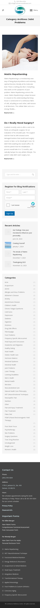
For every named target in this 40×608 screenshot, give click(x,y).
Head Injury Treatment (12, 570)
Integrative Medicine (12, 574)
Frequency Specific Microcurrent (16, 595)
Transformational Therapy (14, 578)
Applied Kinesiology (11, 582)
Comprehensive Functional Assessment (15, 527)
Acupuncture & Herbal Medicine (15, 566)
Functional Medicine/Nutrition (15, 557)
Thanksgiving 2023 (19, 262)
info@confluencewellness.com (21, 3)
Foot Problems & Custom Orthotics (17, 587)
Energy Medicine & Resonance (15, 562)
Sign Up (9, 213)
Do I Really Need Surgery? (19, 123)
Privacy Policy (7, 506)
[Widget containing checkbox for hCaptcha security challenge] (20, 205)
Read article (8, 113)
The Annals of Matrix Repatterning (20, 253)
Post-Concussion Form (10, 530)
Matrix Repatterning (15, 74)
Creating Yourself (19, 243)
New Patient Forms (9, 524)
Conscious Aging (10, 591)
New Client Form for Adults (11, 540)
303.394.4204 (21, 1)
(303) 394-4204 (7, 478)
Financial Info (7, 510)
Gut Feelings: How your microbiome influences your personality (22, 233)
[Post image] (8, 232)
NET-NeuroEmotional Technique (16, 553)
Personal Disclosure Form (11, 543)
